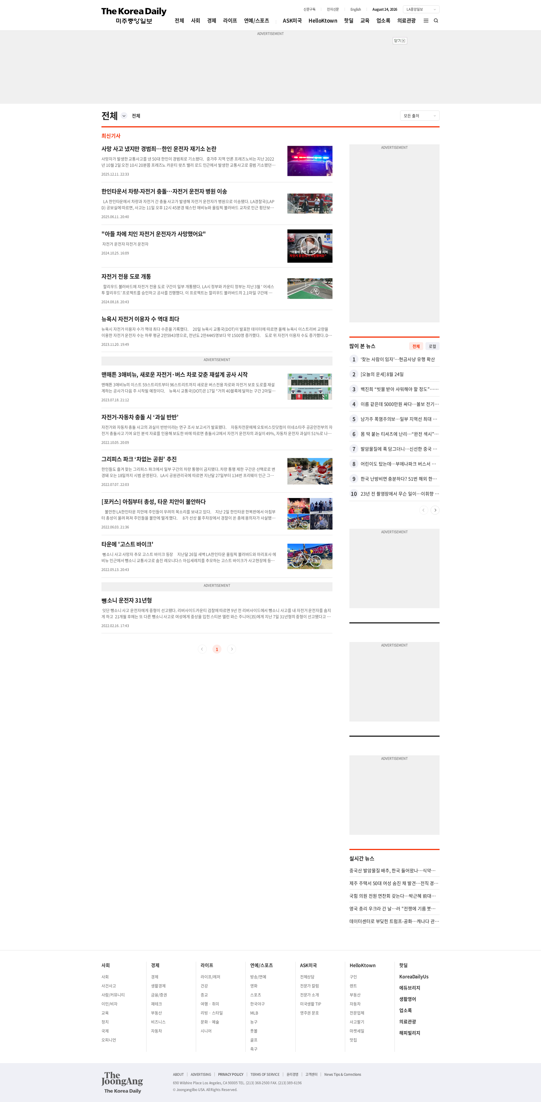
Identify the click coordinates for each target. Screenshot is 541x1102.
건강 (204, 985)
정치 (105, 1021)
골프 (254, 1040)
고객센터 (311, 1074)
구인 (353, 976)
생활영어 (407, 998)
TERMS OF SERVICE (265, 1074)
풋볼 (254, 1031)
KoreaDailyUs (414, 976)
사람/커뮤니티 (113, 994)
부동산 (156, 1012)
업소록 (383, 20)
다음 (435, 510)
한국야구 (257, 1003)
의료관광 (406, 20)
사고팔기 (357, 1021)
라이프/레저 (210, 976)
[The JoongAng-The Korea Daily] (122, 1083)
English (356, 9)
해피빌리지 (409, 1032)
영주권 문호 (309, 1012)
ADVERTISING (201, 1074)
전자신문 (333, 9)
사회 (195, 20)
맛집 (353, 1040)
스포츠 (255, 994)
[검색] (436, 20)
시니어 (206, 1031)
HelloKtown (323, 20)
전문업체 (357, 1012)
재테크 (156, 1003)
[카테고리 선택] (124, 115)
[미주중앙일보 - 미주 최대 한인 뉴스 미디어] (134, 16)
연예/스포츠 (256, 20)
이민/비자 (109, 1003)
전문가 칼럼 (309, 985)
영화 (254, 985)
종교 (204, 994)
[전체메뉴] (426, 20)
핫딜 (348, 20)
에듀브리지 (409, 987)
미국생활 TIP (311, 1003)
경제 (211, 20)
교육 (365, 20)
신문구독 (309, 9)
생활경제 (158, 985)
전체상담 (307, 976)
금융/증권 (159, 994)
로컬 (432, 346)
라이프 (230, 20)
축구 (254, 1049)
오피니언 (108, 1040)
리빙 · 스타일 (212, 1012)
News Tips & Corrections (342, 1074)
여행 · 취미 (210, 1003)
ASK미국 (292, 20)
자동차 (156, 1031)
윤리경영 (292, 1074)
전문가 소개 (309, 994)
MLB (254, 1012)
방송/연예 (258, 976)
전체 (179, 20)
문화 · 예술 (210, 1021)
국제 (105, 1031)
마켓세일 (357, 1031)
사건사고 (108, 985)
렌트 (353, 985)
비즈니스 (158, 1021)
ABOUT (178, 1074)
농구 (254, 1021)
